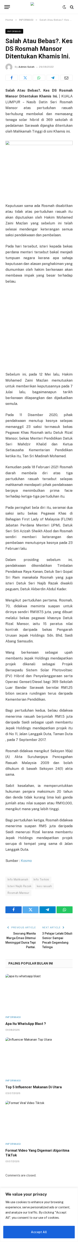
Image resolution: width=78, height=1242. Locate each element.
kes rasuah (44, 886)
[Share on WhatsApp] (39, 78)
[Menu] (7, 7)
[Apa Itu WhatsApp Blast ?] (39, 993)
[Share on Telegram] (53, 78)
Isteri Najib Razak (19, 886)
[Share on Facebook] (11, 78)
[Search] (71, 7)
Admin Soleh (26, 66)
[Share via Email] (66, 78)
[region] (39, 1215)
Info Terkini (41, 879)
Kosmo (26, 861)
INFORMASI (14, 31)
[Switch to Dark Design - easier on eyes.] (64, 7)
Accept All (39, 1232)
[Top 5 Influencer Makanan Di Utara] (39, 1056)
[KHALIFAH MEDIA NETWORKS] (39, 7)
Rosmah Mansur (18, 892)
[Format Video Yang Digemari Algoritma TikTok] (39, 1119)
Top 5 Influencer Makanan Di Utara (33, 1087)
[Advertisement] (39, 328)
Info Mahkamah (18, 879)
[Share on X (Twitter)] (25, 78)
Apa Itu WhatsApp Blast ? (25, 1024)
